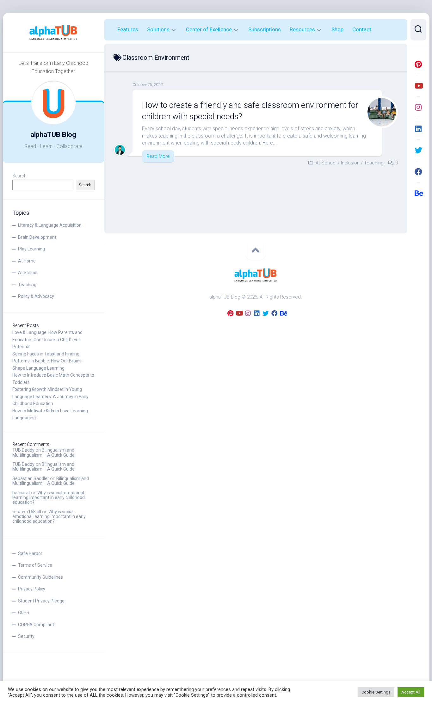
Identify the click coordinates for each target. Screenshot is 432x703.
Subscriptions (264, 29)
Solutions (158, 29)
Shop (337, 29)
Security (26, 636)
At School (27, 272)
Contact (361, 29)
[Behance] (418, 193)
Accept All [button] (410, 692)
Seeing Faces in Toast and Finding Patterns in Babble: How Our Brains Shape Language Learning (47, 361)
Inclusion (350, 163)
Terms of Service (35, 565)
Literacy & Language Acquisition (50, 225)
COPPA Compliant (36, 624)
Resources (302, 29)
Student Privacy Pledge (41, 600)
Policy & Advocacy (36, 296)
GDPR (23, 612)
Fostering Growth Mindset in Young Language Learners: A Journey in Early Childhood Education (50, 396)
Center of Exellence (209, 29)
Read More (158, 156)
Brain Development (37, 237)
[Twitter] (418, 150)
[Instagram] (418, 107)
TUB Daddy (23, 450)
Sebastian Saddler (30, 478)
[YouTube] (418, 85)
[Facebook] (418, 171)
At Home (27, 260)
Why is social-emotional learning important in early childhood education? (48, 497)
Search (19, 175)
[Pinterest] (418, 64)
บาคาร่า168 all (26, 511)
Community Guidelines (40, 577)
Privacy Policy (31, 588)
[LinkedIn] (418, 128)
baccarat (21, 492)
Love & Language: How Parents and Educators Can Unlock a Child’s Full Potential (47, 339)
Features (127, 29)
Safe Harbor (30, 553)
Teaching (27, 284)
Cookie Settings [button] (376, 692)
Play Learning (31, 248)
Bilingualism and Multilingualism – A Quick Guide (43, 452)
